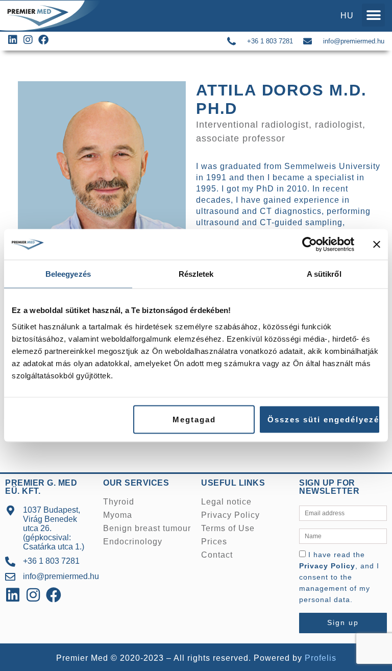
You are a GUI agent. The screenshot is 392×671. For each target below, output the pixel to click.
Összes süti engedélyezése (323, 419)
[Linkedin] (12, 595)
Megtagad (194, 419)
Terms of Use (228, 528)
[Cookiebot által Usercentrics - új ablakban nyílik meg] (309, 244)
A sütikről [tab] (324, 274)
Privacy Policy (230, 515)
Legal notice (226, 501)
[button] (373, 15)
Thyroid (118, 501)
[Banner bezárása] (376, 244)
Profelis (320, 658)
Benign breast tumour (147, 528)
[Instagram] (33, 595)
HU (347, 15)
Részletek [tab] (196, 274)
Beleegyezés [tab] (68, 274)
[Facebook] (53, 595)
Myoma (117, 515)
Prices (214, 541)
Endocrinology (132, 541)
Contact (217, 554)
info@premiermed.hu (353, 41)
